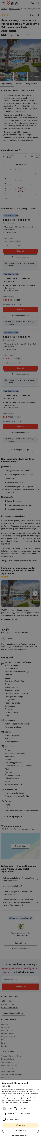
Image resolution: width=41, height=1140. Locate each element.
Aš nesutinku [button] (20, 1131)
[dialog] (20, 1110)
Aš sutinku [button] (20, 1125)
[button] (20, 1135)
